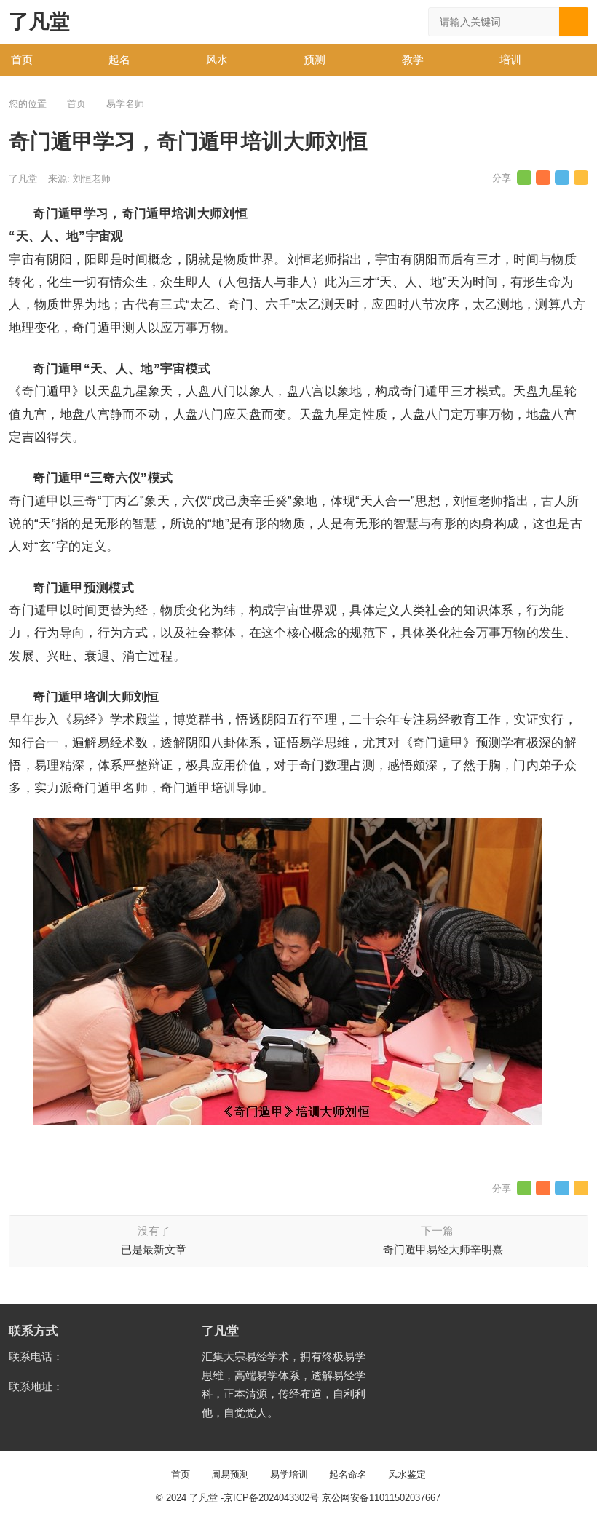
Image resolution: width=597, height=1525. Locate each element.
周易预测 (230, 1474)
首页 (22, 59)
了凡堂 (39, 21)
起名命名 (348, 1474)
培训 (510, 59)
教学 (413, 59)
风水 (217, 59)
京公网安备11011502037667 (381, 1497)
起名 (119, 59)
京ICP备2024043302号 (271, 1497)
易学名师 (125, 103)
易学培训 (289, 1474)
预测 (314, 59)
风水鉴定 (407, 1474)
